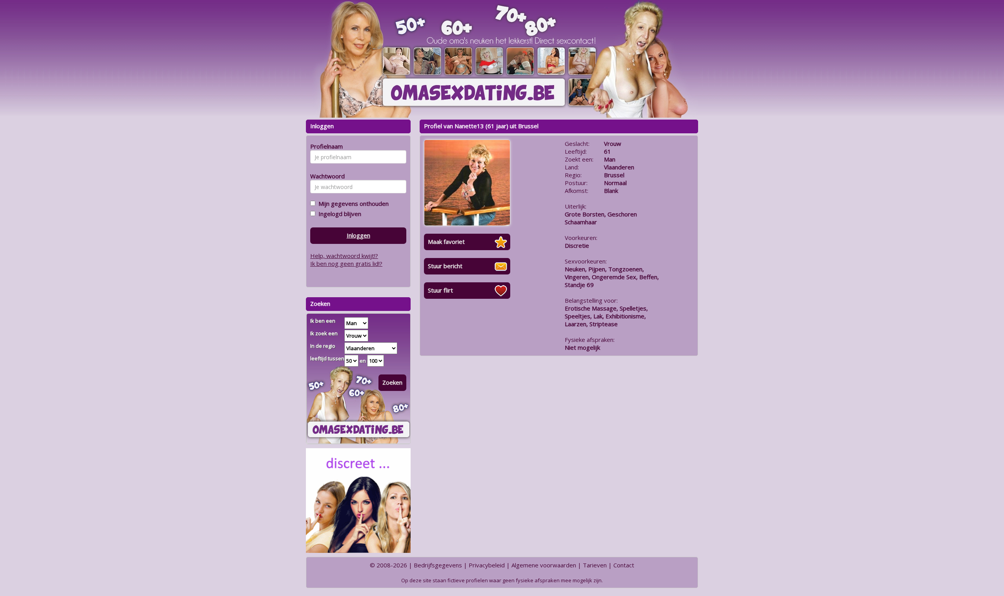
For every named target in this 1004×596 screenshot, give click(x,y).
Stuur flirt (440, 290)
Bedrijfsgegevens (438, 565)
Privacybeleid (487, 565)
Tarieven (595, 565)
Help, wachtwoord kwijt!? (344, 256)
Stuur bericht (445, 266)
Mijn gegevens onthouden (352, 203)
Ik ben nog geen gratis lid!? (346, 263)
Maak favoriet (446, 241)
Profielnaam (325, 146)
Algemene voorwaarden (543, 565)
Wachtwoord (325, 176)
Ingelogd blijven (338, 214)
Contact (623, 565)
